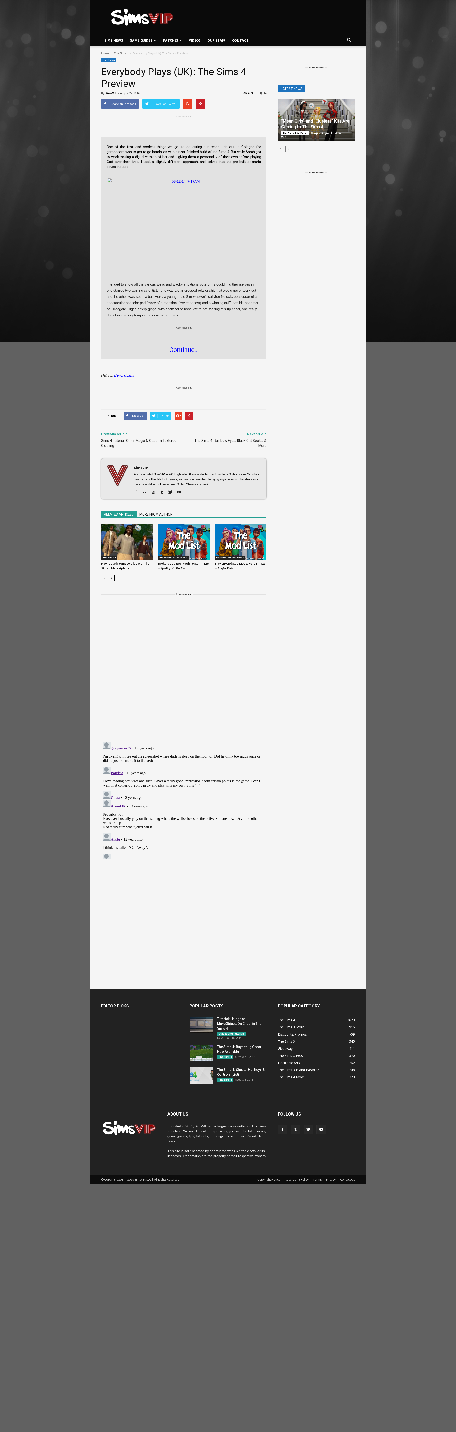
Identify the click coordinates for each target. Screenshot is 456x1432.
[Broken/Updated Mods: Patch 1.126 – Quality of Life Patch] (184, 542)
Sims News (113, 40)
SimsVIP (110, 93)
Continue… (184, 350)
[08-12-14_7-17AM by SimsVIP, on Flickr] (184, 221)
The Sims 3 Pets (290, 1055)
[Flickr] (146, 492)
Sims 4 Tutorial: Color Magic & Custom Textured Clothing (138, 443)
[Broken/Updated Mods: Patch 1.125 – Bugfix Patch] (240, 542)
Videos (195, 40)
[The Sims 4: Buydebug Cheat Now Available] (201, 1053)
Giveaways (286, 1048)
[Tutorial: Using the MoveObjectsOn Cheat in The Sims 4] (201, 1025)
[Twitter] (172, 492)
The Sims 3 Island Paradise (298, 1070)
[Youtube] (181, 492)
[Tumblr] (163, 492)
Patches (170, 40)
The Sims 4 (109, 60)
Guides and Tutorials (231, 1033)
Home (105, 53)
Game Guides (141, 40)
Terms (317, 1180)
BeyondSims (124, 375)
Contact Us (347, 1180)
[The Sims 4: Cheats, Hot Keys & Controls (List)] (201, 1075)
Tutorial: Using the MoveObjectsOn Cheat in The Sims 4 (239, 1023)
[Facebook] (138, 492)
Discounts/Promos (292, 1034)
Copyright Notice (268, 1180)
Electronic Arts (289, 1062)
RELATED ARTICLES (119, 514)
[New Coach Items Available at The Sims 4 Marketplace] (127, 542)
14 (265, 93)
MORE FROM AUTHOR (155, 514)
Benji (314, 133)
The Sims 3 (286, 1041)
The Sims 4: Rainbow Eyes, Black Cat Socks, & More (230, 443)
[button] (349, 40)
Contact (240, 40)
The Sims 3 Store (291, 1027)
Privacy (331, 1180)
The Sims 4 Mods (291, 1077)
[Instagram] (155, 492)
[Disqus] (183, 676)
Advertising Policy (297, 1180)
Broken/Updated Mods (173, 557)
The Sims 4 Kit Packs (295, 133)
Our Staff (216, 40)
